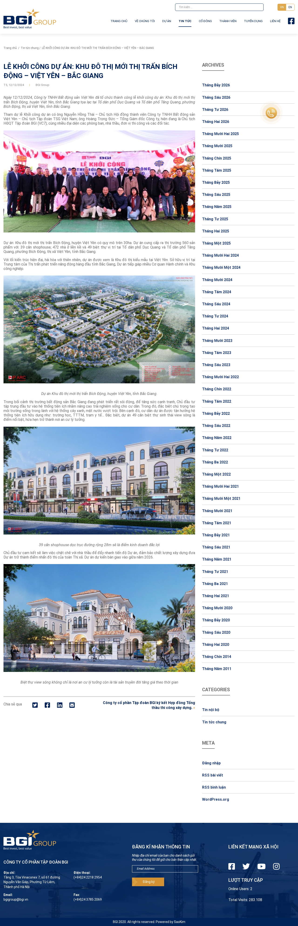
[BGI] (29, 18)
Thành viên (228, 21)
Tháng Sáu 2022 (216, 425)
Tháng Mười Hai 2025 (220, 134)
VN (282, 7)
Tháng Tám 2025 (216, 170)
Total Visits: (238, 900)
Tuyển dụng (253, 21)
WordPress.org (215, 799)
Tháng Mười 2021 (217, 511)
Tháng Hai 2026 (215, 121)
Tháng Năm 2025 (216, 206)
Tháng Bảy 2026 (216, 85)
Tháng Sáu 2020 (216, 632)
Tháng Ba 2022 (215, 462)
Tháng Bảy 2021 (216, 535)
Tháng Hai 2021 (215, 596)
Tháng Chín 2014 (216, 656)
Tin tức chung (30, 48)
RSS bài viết (212, 775)
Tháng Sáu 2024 (216, 304)
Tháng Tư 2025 (215, 219)
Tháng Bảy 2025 (216, 182)
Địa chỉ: (9, 873)
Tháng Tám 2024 (216, 292)
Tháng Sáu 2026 (216, 97)
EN (290, 7)
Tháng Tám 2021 (216, 523)
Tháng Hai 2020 (215, 644)
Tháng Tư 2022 (215, 450)
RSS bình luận (214, 787)
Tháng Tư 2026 (215, 109)
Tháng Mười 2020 (217, 608)
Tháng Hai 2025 (215, 231)
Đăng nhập (211, 763)
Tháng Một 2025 (216, 243)
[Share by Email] (72, 705)
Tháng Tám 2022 (216, 401)
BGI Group (42, 85)
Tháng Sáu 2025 (216, 194)
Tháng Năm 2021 (216, 559)
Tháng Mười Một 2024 (221, 267)
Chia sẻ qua (12, 704)
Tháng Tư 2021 (215, 571)
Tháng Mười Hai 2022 (220, 377)
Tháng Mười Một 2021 (221, 498)
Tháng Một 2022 (216, 474)
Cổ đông (205, 21)
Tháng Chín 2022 (216, 389)
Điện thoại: (82, 873)
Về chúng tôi (145, 21)
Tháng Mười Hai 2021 (220, 486)
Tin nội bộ (210, 710)
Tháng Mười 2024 (217, 280)
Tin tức (185, 21)
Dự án (166, 21)
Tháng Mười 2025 (217, 146)
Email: (8, 895)
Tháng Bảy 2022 (216, 413)
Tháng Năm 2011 (216, 669)
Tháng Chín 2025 (216, 158)
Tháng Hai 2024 (215, 328)
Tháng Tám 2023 (216, 353)
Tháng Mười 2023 (217, 340)
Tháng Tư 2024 (215, 316)
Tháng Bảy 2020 (216, 620)
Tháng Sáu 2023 (216, 365)
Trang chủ (119, 21)
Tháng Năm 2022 (216, 438)
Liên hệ (275, 21)
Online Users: (239, 889)
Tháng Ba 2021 (215, 584)
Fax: (77, 895)
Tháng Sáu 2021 (216, 547)
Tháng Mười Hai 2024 (220, 255)
